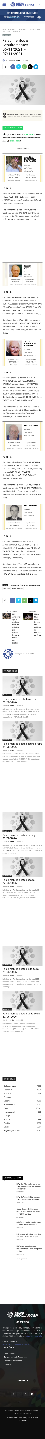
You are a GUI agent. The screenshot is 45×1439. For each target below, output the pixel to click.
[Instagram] (19, 1394)
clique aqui (15, 141)
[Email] (30, 66)
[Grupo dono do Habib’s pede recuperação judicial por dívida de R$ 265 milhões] (8, 1212)
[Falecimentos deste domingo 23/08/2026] (22, 822)
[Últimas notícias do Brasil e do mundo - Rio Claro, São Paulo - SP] (22, 1314)
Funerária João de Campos (31, 585)
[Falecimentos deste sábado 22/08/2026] (22, 867)
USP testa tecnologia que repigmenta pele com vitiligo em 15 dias (29, 1248)
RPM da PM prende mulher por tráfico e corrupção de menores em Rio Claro (28, 1186)
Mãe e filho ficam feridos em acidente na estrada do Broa (37, 624)
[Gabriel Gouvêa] (4, 60)
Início (4, 29)
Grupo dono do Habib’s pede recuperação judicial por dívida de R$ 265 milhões (28, 1211)
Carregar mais (22, 1259)
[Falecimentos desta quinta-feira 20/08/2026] (22, 1000)
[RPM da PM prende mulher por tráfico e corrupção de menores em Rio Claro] (8, 1187)
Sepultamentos (17, 588)
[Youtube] (31, 1394)
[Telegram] (35, 66)
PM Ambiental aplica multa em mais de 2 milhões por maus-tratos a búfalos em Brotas (16, 628)
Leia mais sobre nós (33, 1336)
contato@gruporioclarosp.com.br (15, 1344)
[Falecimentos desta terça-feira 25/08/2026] (22, 686)
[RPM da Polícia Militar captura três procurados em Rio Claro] (8, 1200)
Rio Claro (7, 588)
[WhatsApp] (24, 66)
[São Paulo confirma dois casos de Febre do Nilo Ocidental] (8, 1225)
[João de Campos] (22, 115)
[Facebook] (12, 66)
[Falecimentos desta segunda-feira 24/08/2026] (22, 731)
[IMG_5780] (22, 15)
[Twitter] (18, 66)
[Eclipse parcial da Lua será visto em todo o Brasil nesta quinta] (8, 1237)
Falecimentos (12, 29)
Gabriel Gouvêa (14, 60)
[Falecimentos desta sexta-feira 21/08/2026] (22, 956)
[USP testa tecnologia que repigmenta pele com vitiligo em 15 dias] (8, 1249)
